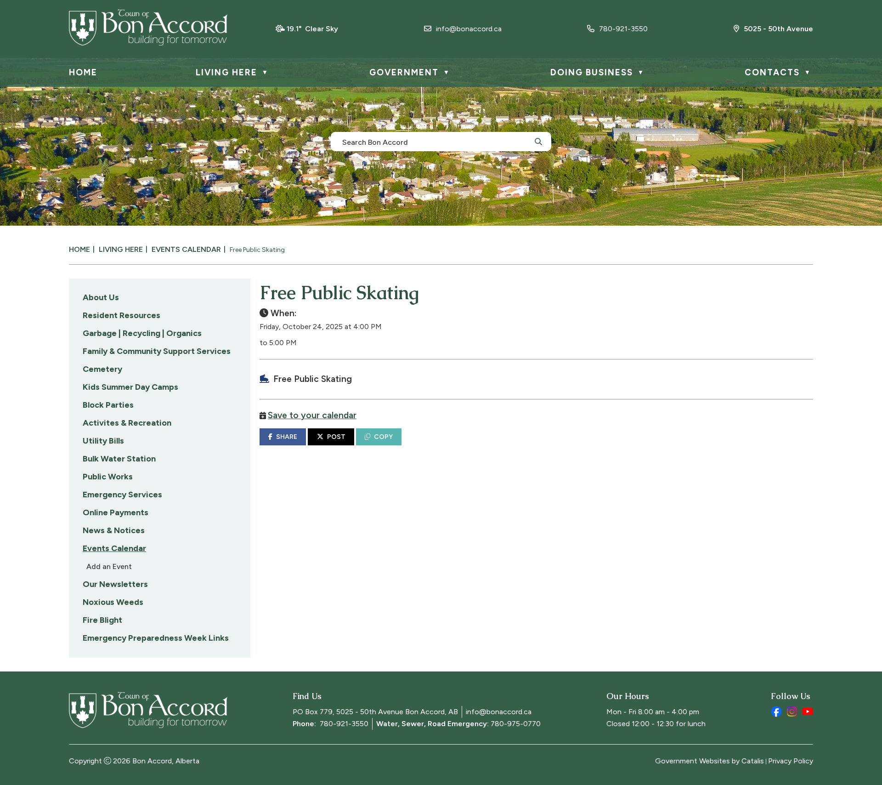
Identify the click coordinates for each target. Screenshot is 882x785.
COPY (383, 437)
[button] (538, 141)
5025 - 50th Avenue (778, 28)
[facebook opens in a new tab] (776, 711)
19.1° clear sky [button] (312, 28)
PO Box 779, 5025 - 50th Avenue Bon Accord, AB (375, 711)
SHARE (286, 437)
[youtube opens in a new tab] (807, 711)
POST (336, 437)
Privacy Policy (790, 761)
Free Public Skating (257, 250)
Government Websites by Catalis (709, 761)
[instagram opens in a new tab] (791, 711)
